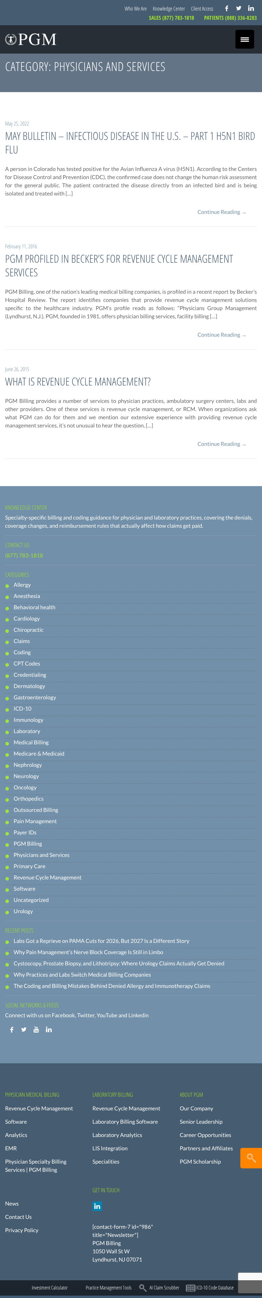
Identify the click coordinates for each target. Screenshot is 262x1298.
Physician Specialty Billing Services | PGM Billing (36, 1165)
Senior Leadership (201, 1122)
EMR (11, 1148)
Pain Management (35, 821)
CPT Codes (27, 663)
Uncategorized (31, 900)
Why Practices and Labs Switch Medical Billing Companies (82, 975)
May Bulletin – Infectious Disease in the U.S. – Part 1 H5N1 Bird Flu (130, 143)
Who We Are (136, 8)
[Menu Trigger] (244, 39)
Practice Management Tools (108, 1287)
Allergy (22, 585)
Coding (22, 652)
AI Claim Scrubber (164, 1287)
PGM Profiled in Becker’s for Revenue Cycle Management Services (119, 265)
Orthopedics (29, 799)
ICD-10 (22, 708)
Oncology (25, 787)
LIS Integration (110, 1148)
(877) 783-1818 (24, 555)
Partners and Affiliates (206, 1148)
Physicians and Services (42, 855)
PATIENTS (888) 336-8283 (230, 17)
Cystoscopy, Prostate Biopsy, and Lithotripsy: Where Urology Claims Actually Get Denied (119, 963)
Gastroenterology (35, 697)
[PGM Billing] (30, 39)
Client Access (202, 8)
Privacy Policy (22, 1230)
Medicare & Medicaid (39, 753)
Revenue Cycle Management (48, 877)
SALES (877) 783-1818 (172, 17)
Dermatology (29, 686)
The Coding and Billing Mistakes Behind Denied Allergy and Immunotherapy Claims (112, 986)
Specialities (105, 1161)
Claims (22, 641)
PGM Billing (28, 844)
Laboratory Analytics (117, 1135)
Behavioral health (34, 607)
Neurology (26, 776)
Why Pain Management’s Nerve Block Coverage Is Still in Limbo (88, 952)
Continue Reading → (222, 212)
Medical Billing (31, 742)
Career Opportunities (205, 1135)
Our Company (196, 1108)
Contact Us (18, 1217)
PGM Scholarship (200, 1161)
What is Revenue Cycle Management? (77, 381)
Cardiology (27, 618)
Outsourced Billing (36, 810)
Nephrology (28, 765)
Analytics (16, 1135)
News (12, 1203)
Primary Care (29, 866)
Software (24, 889)
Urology (23, 911)
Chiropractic (28, 630)
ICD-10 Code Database (215, 1287)
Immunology (28, 720)
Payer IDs (25, 832)
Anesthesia (27, 596)
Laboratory (27, 731)
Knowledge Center (169, 8)
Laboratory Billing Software (125, 1122)
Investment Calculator (50, 1287)
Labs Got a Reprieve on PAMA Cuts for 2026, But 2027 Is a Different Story (101, 941)
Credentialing (30, 675)
